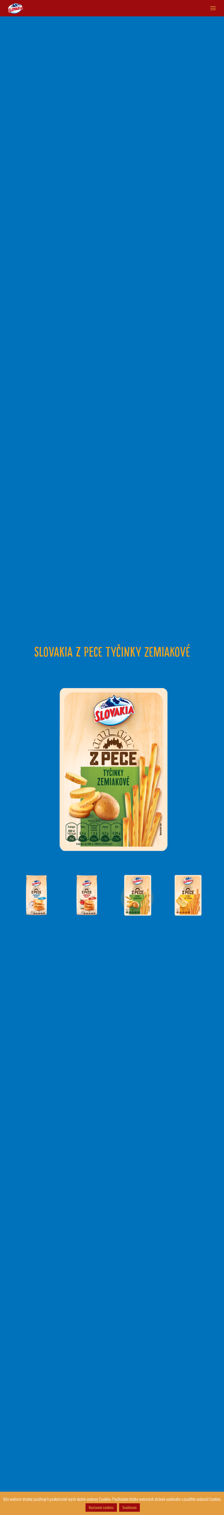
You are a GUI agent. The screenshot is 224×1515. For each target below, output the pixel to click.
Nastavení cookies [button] (101, 1507)
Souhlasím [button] (129, 1507)
